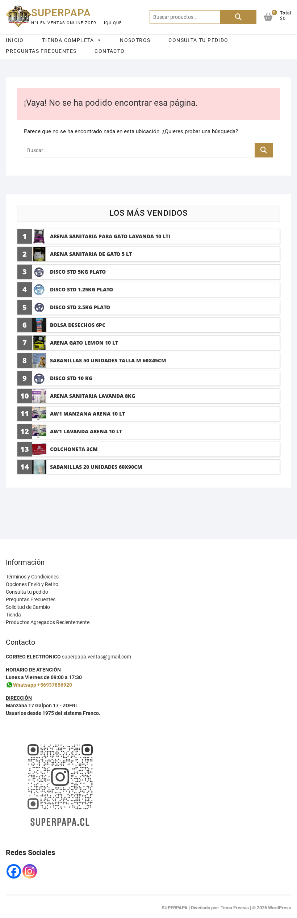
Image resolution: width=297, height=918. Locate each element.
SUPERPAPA (61, 13)
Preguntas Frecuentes (30, 599)
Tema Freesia (235, 907)
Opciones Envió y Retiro (32, 584)
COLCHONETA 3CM (74, 449)
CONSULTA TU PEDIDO (198, 40)
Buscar (238, 17)
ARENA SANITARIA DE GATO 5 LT (91, 253)
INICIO (15, 40)
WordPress (279, 907)
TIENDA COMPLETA (68, 40)
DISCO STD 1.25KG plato (81, 289)
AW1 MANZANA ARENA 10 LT (87, 413)
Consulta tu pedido (27, 592)
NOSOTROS (135, 40)
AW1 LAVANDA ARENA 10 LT (86, 431)
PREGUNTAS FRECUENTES (41, 51)
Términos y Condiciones (32, 577)
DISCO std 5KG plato (78, 271)
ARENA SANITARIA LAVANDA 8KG (92, 395)
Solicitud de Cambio (28, 607)
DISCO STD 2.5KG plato (80, 307)
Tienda (13, 615)
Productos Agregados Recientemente (47, 622)
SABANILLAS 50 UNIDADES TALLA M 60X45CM (108, 360)
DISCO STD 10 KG (71, 378)
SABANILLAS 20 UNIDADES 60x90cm (96, 466)
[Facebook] (14, 871)
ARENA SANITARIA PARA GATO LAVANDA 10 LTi (110, 236)
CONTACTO (110, 51)
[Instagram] (29, 871)
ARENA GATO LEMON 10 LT (84, 342)
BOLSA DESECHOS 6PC (77, 324)
